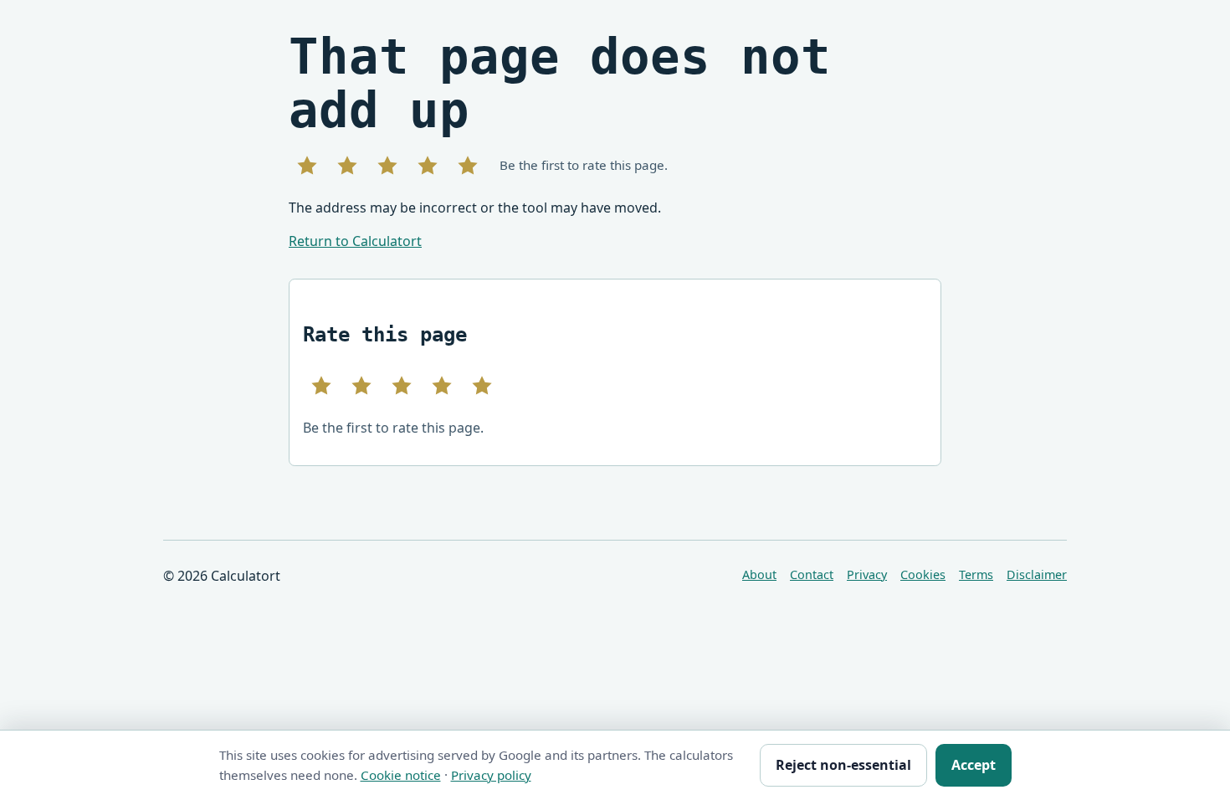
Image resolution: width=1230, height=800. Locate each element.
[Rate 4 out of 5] (427, 165)
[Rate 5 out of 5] (467, 165)
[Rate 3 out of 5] (387, 165)
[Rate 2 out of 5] (347, 165)
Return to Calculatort (355, 241)
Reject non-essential (843, 765)
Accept (973, 765)
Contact (811, 574)
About (759, 574)
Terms (976, 574)
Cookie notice (401, 775)
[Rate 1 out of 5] (307, 165)
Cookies (923, 574)
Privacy (867, 574)
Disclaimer (1037, 574)
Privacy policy (491, 775)
